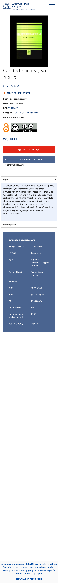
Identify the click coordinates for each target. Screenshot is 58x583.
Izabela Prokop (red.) (13, 86)
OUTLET (18, 112)
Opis (5, 179)
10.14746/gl (13, 108)
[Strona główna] (19, 6)
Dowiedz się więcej (33, 573)
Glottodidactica (31, 112)
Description (9, 224)
